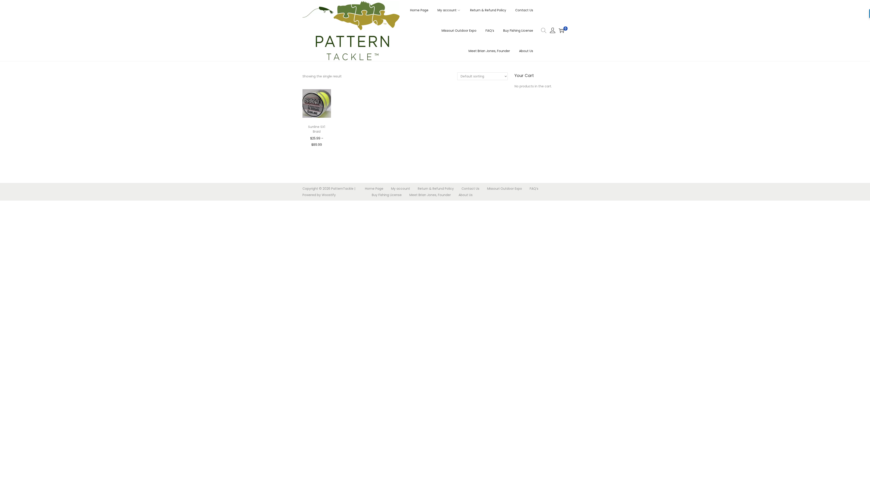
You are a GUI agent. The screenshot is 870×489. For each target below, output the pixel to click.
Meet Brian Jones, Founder (430, 195)
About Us (466, 195)
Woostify (329, 195)
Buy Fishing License (387, 195)
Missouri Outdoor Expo (504, 188)
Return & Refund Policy (436, 188)
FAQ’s (534, 188)
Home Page (374, 188)
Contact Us (470, 188)
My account (400, 188)
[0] (561, 30)
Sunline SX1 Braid (316, 129)
